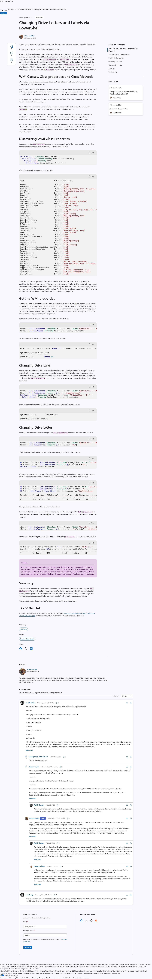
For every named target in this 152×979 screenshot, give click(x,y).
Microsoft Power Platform (47, 971)
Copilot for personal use (71, 964)
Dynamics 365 (24, 971)
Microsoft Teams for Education (88, 966)
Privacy (36, 978)
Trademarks (61, 978)
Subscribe (28, 947)
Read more (29, 750)
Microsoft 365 (33, 971)
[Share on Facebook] (20, 649)
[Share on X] (26, 649)
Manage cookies (43, 978)
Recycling (76, 978)
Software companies (28, 973)
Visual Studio (39, 973)
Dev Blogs (11, 9)
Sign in (3, 13)
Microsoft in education (57, 966)
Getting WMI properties (116, 58)
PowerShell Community (24, 9)
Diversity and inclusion (96, 973)
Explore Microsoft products (88, 964)
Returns (147, 964)
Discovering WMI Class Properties (119, 54)
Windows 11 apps (102, 964)
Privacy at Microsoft (76, 973)
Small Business (84, 971)
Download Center (124, 964)
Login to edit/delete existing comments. (48, 693)
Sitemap (18, 978)
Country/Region (28, 931)
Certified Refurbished (16, 966)
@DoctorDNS (29, 36)
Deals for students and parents (18, 969)
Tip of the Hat (112, 72)
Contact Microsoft (27, 978)
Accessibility (107, 973)
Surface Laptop (12, 964)
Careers (46, 973)
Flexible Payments (44, 966)
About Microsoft (54, 973)
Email (25, 922)
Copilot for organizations (56, 964)
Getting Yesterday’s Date (119, 109)
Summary (111, 69)
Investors (86, 973)
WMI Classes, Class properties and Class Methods (123, 50)
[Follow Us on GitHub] (91, 921)
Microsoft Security (14, 971)
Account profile (113, 964)
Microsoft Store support (137, 964)
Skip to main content (6, 1)
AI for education (34, 969)
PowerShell (23, 629)
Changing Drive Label (115, 61)
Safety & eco (69, 978)
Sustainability (116, 973)
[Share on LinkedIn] (31, 649)
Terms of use (53, 978)
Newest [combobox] (124, 696)
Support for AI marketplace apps (127, 971)
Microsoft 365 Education (106, 966)
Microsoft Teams (60, 971)
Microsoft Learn (112, 971)
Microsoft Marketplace (15, 973)
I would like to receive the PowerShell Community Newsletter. (45, 940)
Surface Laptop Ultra (23, 964)
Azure (91, 971)
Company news (65, 973)
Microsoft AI (4, 971)
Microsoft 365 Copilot (73, 971)
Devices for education (71, 966)
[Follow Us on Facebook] (81, 921)
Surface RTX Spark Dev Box (39, 964)
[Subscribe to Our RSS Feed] (96, 921)
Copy (92, 152)
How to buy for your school (123, 966)
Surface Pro (3, 964)
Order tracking (4, 966)
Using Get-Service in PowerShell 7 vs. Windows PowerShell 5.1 (124, 92)
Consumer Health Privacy (8, 978)
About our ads (84, 978)
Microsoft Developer (100, 971)
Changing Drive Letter (115, 65)
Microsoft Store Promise (30, 966)
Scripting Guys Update (27, 639)
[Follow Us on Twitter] (86, 921)
